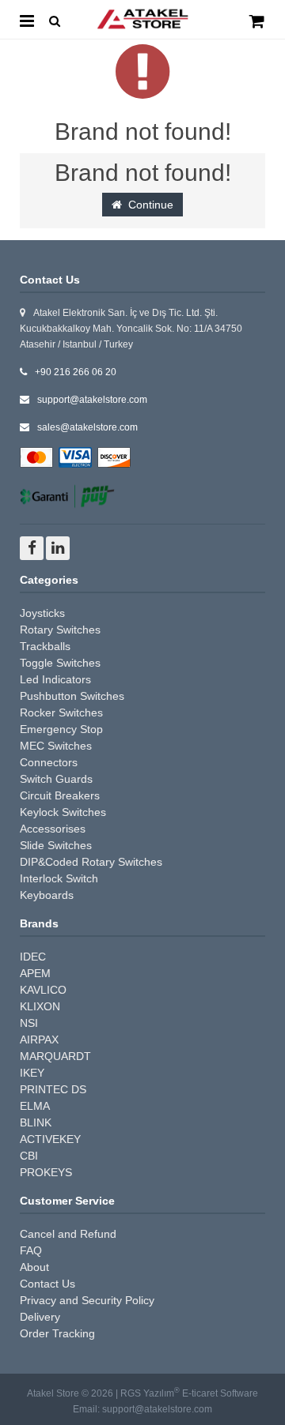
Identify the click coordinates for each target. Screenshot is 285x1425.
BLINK (35, 1122)
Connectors (49, 762)
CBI (29, 1155)
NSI (29, 1023)
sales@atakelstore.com (87, 427)
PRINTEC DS (53, 1089)
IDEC (33, 956)
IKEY (32, 1072)
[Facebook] (32, 548)
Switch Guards (56, 779)
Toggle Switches (60, 662)
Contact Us (47, 1283)
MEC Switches (56, 745)
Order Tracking (57, 1333)
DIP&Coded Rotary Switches (91, 861)
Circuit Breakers (60, 795)
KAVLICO (43, 989)
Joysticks (42, 613)
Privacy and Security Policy (87, 1300)
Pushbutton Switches (72, 696)
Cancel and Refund (68, 1234)
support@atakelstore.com (92, 399)
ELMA (35, 1106)
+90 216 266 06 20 (75, 372)
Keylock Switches (63, 812)
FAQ (31, 1250)
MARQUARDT (55, 1056)
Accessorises (53, 828)
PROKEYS (46, 1172)
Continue (147, 204)
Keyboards (47, 895)
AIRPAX (39, 1039)
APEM (35, 973)
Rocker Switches (61, 712)
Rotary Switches (60, 629)
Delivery (40, 1316)
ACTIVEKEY (50, 1139)
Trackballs (45, 646)
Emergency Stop (61, 729)
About (34, 1267)
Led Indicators (55, 679)
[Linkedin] (58, 548)
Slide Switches (56, 845)
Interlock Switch (59, 878)
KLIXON (40, 1006)
